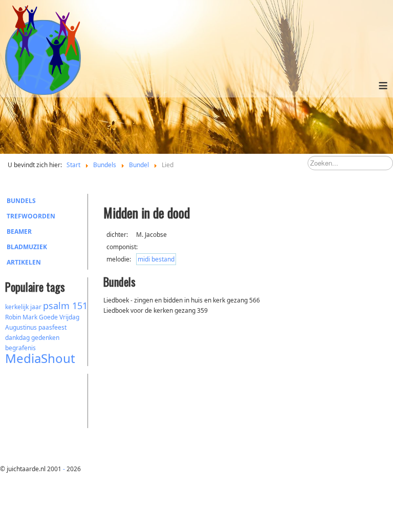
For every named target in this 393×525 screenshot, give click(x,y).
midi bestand (156, 259)
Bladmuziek (27, 247)
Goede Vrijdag (59, 317)
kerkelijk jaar (23, 306)
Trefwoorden (31, 216)
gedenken (45, 337)
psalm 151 (65, 305)
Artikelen (24, 262)
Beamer (19, 231)
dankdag (17, 337)
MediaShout (40, 358)
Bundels (21, 200)
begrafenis (20, 348)
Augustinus (21, 327)
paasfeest (52, 327)
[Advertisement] (61, 399)
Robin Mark (21, 317)
